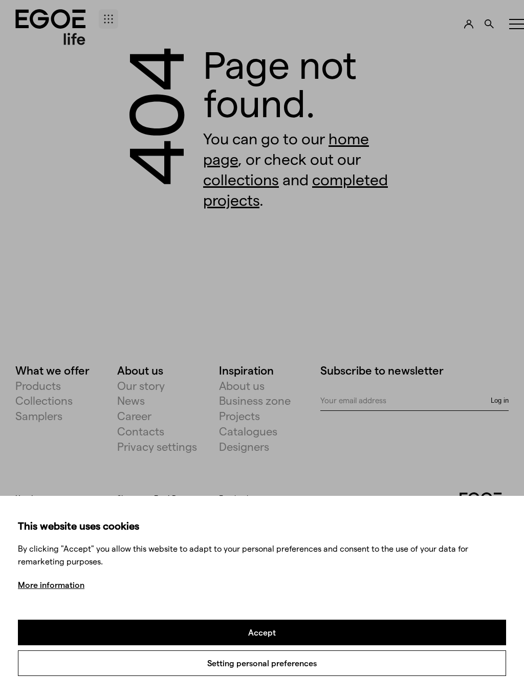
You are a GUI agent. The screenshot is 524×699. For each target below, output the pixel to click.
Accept (262, 632)
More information (51, 584)
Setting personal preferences (262, 663)
